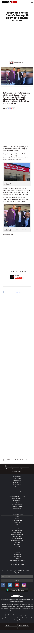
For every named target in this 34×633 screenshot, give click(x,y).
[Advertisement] (17, 41)
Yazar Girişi (22, 628)
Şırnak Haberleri (17, 490)
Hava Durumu (24, 468)
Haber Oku (18, 292)
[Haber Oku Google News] (17, 589)
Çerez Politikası (17, 522)
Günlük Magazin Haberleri (17, 540)
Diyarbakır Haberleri (17, 492)
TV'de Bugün (10, 466)
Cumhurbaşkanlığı (17, 554)
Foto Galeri (17, 544)
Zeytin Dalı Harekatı (17, 498)
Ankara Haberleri (17, 482)
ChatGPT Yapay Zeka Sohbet (17, 564)
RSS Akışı (17, 524)
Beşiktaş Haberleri (17, 508)
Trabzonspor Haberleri (17, 510)
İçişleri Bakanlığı (17, 556)
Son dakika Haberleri (22, 466)
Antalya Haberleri (17, 486)
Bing (17, 562)
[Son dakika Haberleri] (17, 596)
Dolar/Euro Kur (17, 500)
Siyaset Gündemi (17, 532)
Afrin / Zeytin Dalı (17, 478)
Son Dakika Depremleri (12, 468)
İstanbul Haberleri (17, 480)
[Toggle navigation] (24, 2)
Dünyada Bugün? (17, 536)
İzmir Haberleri (17, 484)
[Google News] (11, 108)
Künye (17, 516)
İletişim (17, 518)
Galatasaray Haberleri (17, 506)
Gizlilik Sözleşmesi (17, 520)
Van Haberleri (17, 488)
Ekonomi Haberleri (17, 538)
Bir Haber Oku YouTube (17, 585)
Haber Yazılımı (12, 628)
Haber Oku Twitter (10, 585)
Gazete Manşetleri (17, 471)
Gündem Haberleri (17, 530)
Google (17, 558)
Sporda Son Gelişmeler (17, 534)
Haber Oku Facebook (3, 585)
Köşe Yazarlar (17, 542)
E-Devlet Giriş (17, 552)
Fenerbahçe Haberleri (17, 504)
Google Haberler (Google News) (17, 560)
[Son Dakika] (9, 2)
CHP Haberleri (17, 502)
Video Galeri (17, 546)
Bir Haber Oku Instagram (24, 585)
